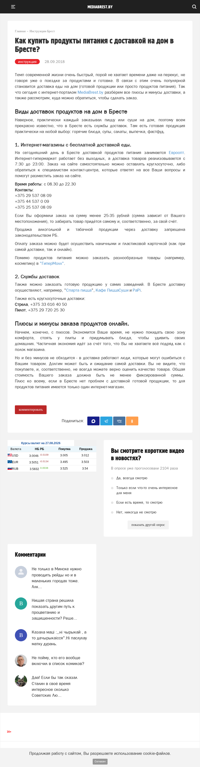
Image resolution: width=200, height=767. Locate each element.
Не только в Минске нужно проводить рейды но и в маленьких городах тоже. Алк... (56, 577)
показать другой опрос (148, 525)
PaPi (137, 290)
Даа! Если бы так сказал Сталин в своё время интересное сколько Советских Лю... (54, 686)
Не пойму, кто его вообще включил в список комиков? (58, 660)
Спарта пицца (78, 290)
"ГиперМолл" (52, 263)
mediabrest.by (100, 7)
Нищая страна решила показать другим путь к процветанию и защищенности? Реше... (54, 609)
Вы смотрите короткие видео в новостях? (147, 454)
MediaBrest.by (90, 92)
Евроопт (176, 152)
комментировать (31, 409)
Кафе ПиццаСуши (112, 290)
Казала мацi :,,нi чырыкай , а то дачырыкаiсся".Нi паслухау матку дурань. (59, 638)
